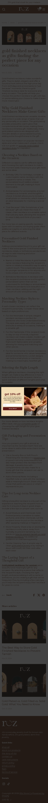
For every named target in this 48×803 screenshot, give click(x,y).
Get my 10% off (12, 408)
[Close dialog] (45, 388)
